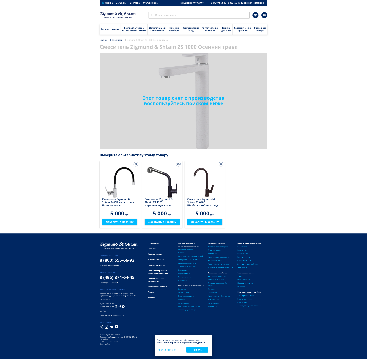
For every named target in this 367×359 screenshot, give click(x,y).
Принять (197, 349)
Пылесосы (241, 286)
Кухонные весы (214, 250)
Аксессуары (182, 280)
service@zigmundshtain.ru (110, 265)
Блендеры (182, 289)
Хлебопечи (212, 292)
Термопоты (242, 267)
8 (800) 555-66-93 (117, 260)
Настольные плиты (216, 279)
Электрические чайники (247, 264)
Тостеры (211, 289)
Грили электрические (217, 276)
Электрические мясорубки (189, 306)
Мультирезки (183, 303)
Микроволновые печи (187, 263)
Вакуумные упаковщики (218, 246)
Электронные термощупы (218, 257)
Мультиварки (213, 303)
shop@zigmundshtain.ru (109, 282)
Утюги (240, 276)
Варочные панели (185, 249)
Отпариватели (243, 279)
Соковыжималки (244, 260)
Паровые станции (245, 283)
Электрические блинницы (219, 296)
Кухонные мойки (244, 299)
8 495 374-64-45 (218, 3)
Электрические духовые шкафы (191, 256)
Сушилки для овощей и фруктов (218, 284)
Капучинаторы (243, 257)
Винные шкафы (184, 277)
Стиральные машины (187, 266)
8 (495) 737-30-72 (107, 304)
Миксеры (181, 299)
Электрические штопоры (218, 264)
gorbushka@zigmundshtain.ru (112, 315)
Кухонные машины (186, 296)
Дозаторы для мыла (245, 295)
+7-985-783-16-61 (107, 307)
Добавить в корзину (119, 222)
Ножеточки (212, 253)
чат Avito (103, 311)
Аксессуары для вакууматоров (220, 267)
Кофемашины (243, 253)
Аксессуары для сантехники (249, 306)
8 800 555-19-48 (246, 3)
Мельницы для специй (187, 310)
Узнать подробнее (167, 350)
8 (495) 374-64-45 (117, 277)
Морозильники (184, 273)
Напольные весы (215, 260)
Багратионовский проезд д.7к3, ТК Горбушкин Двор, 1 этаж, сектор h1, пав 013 (118, 294)
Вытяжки (181, 253)
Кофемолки (242, 250)
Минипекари (213, 299)
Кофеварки (242, 246)
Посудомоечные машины (188, 259)
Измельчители (184, 292)
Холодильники (184, 270)
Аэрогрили (212, 306)
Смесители (242, 302)
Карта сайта (105, 344)
